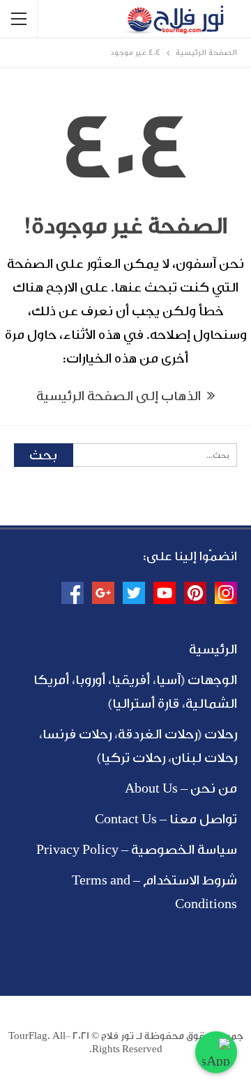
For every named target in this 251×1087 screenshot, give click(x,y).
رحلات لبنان (204, 757)
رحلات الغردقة (157, 734)
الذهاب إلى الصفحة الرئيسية (120, 396)
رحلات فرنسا (77, 734)
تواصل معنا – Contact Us (166, 819)
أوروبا (90, 680)
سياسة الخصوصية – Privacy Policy (136, 849)
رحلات (220, 734)
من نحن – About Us (181, 788)
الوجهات (212, 680)
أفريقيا (131, 680)
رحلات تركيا (133, 757)
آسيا (168, 680)
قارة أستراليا (145, 703)
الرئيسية (213, 649)
